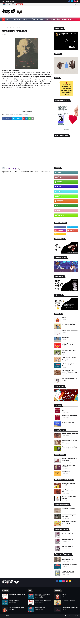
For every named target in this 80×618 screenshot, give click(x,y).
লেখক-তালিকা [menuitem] (55, 19)
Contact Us (76, 615)
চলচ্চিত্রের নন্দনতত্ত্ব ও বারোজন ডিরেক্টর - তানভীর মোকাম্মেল (68, 572)
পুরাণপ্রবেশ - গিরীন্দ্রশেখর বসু (68, 422)
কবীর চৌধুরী (21, 114)
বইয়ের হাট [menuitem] (35, 19)
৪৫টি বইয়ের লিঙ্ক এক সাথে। (68, 344)
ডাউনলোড (60, 201)
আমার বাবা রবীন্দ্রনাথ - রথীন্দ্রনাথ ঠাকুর (70, 433)
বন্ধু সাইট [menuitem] (25, 19)
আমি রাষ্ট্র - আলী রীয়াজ (14, 600)
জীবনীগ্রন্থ (7, 27)
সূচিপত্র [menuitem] (8, 19)
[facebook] (69, 1)
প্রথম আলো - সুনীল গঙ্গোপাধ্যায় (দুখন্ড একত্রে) (69, 358)
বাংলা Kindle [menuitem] (44, 19)
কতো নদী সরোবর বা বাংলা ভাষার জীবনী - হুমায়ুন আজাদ (69, 522)
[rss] (60, 234)
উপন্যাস (59, 182)
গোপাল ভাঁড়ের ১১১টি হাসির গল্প (68, 324)
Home (3, 1)
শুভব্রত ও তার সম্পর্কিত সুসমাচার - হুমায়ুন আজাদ (69, 515)
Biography (7, 114)
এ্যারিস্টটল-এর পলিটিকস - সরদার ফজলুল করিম (69, 497)
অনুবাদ (59, 172)
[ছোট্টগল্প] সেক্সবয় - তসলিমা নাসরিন (70, 330)
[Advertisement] (27, 99)
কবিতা (59, 186)
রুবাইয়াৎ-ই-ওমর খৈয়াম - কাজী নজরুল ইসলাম (68, 466)
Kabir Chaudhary (14, 114)
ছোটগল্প (59, 191)
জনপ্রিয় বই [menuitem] (17, 19)
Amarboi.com (13, 615)
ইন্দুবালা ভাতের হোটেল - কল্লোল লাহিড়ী (69, 351)
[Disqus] (27, 143)
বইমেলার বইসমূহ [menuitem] (66, 19)
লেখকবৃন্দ (64, 317)
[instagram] (75, 1)
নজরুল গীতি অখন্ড (66, 471)
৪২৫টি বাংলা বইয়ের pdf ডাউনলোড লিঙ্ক (69, 364)
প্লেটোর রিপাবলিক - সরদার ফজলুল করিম (69, 491)
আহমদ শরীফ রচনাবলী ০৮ (67, 533)
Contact (12, 1)
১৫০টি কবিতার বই (65, 337)
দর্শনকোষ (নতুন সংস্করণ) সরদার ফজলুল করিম (68, 484)
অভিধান (59, 177)
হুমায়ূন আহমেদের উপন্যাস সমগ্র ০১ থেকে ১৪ (69, 379)
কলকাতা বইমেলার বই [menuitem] (9, 23)
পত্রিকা (59, 205)
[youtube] (77, 1)
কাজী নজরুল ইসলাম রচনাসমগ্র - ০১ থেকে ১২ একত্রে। (69, 459)
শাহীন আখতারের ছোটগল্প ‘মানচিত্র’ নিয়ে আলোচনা (16, 4)
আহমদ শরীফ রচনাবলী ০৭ (67, 539)
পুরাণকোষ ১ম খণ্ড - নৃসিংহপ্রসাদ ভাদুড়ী (68, 409)
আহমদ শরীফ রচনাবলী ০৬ (67, 546)
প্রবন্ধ (58, 210)
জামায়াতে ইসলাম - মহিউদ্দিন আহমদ (17, 594)
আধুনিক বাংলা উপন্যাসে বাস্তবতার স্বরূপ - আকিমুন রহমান (42, 595)
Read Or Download (27, 111)
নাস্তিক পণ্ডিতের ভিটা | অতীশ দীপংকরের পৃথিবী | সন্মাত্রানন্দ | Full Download (69, 372)
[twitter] (72, 1)
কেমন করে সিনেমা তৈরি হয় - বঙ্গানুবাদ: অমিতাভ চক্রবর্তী (68, 559)
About (7, 1)
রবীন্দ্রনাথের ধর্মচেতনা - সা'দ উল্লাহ (69, 447)
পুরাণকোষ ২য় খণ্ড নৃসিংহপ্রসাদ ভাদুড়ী (70, 415)
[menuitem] (3, 19)
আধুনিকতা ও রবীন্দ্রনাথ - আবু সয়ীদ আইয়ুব (69, 441)
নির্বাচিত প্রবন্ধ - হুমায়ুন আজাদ (68, 508)
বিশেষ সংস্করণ (61, 215)
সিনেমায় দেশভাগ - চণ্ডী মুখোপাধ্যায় (69, 564)
